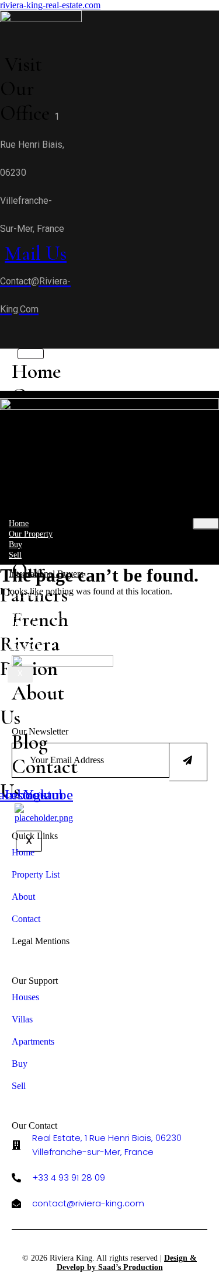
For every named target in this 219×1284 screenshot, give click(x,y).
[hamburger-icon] (206, 524)
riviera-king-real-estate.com (50, 5)
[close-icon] (4, 342)
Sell (15, 555)
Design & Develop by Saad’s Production (127, 1263)
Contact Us (27, 646)
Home (36, 371)
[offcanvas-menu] (4, 329)
